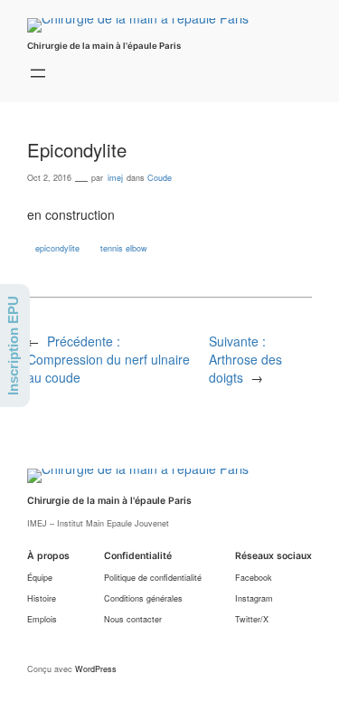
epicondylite (57, 248)
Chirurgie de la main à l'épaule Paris (104, 46)
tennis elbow (123, 248)
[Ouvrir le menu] (38, 73)
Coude (159, 178)
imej (115, 178)
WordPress (96, 669)
